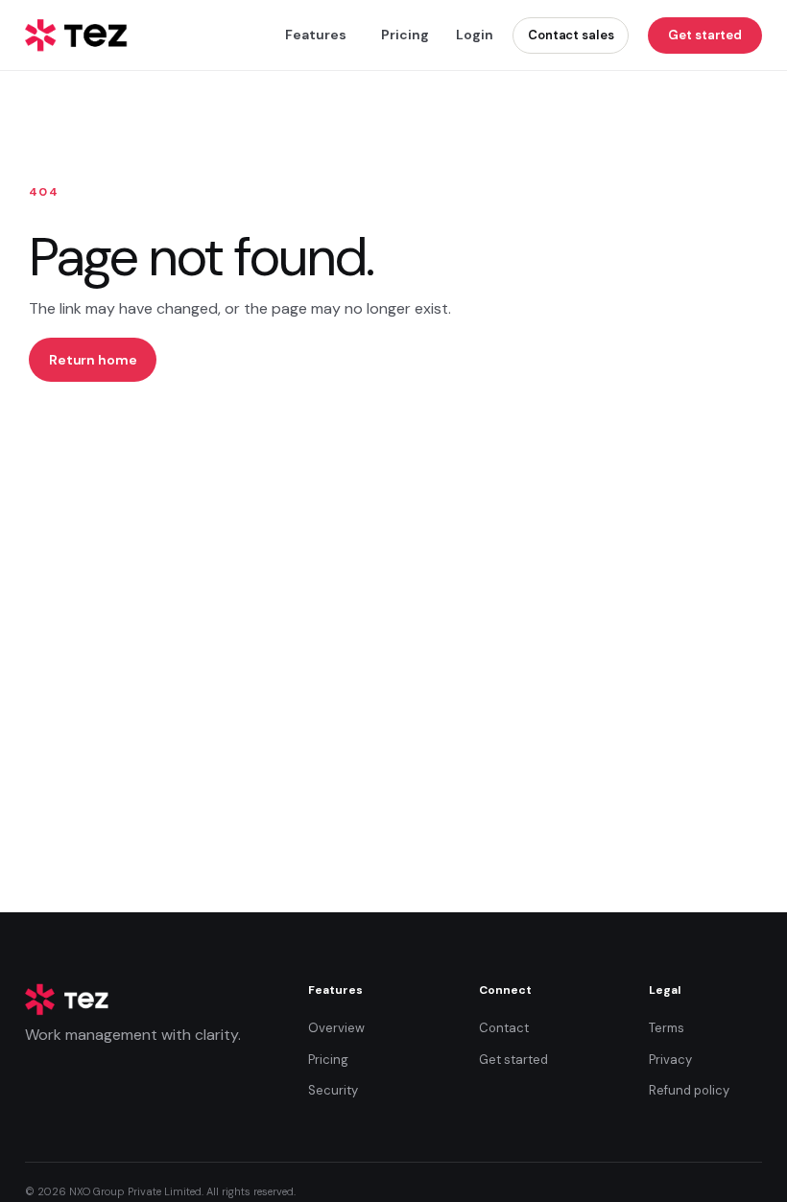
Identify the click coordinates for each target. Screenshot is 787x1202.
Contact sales (570, 35)
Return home (92, 359)
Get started (705, 35)
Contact (504, 1028)
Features (315, 34)
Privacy (670, 1059)
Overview (336, 1028)
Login (474, 34)
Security (333, 1090)
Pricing (405, 34)
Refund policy (689, 1090)
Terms (666, 1028)
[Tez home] (77, 35)
